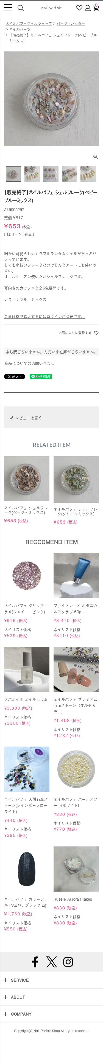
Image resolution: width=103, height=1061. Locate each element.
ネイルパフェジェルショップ (28, 23)
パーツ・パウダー (71, 23)
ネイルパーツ (19, 29)
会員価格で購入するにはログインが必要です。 (44, 316)
